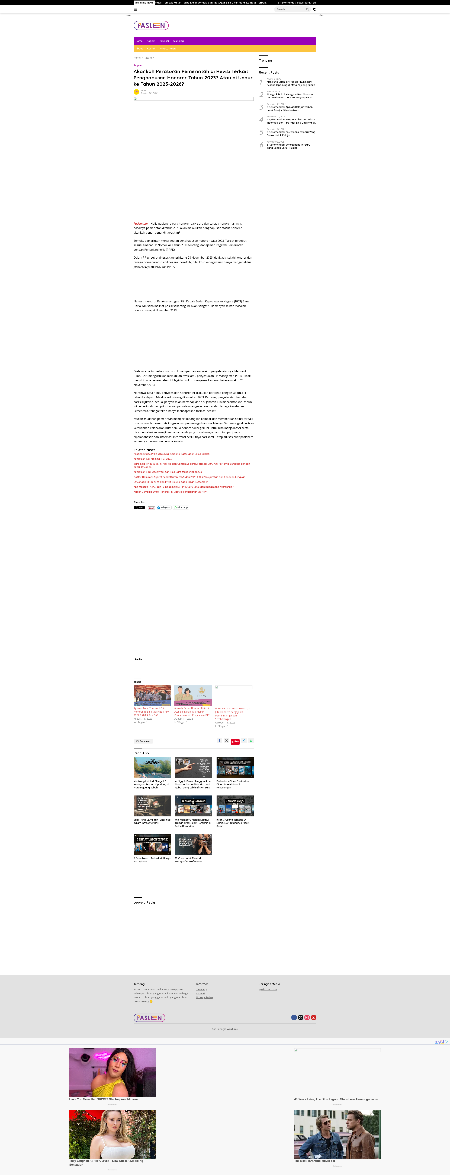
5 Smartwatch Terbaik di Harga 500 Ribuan (152, 860)
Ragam (151, 41)
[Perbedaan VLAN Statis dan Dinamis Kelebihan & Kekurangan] (235, 767)
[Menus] (136, 9)
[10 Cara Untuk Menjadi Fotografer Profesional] (193, 844)
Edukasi (164, 41)
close (128, 15)
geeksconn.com (268, 989)
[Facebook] (294, 1018)
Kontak (151, 48)
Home (139, 41)
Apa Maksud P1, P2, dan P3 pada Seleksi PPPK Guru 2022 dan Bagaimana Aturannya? (184, 486)
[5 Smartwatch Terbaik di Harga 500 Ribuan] (152, 844)
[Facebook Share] (219, 740)
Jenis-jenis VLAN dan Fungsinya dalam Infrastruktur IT (152, 821)
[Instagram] (307, 1018)
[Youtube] (313, 1018)
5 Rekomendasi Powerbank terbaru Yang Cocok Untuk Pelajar (263, 2)
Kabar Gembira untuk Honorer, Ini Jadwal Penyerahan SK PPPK (170, 491)
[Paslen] (151, 25)
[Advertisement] (118, 66)
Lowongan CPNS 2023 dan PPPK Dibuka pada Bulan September (171, 482)
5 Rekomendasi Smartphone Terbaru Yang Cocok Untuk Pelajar (288, 146)
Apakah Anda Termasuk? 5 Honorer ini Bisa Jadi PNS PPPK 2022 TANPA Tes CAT (151, 711)
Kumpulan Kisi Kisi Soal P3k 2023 (153, 458)
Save (236, 741)
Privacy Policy (168, 48)
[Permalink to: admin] (136, 91)
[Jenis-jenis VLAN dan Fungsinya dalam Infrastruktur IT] (152, 805)
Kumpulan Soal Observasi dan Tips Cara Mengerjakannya (168, 472)
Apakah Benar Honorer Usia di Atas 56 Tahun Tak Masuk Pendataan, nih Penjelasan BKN (192, 711)
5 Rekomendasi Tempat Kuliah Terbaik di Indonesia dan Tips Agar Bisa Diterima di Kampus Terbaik (291, 121)
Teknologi (178, 41)
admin (144, 90)
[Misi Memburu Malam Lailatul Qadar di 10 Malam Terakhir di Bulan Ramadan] (193, 805)
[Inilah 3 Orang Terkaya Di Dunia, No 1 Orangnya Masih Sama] (235, 805)
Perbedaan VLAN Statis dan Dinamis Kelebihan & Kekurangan (233, 784)
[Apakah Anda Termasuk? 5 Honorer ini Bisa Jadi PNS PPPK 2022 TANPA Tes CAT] (152, 695)
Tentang (201, 989)
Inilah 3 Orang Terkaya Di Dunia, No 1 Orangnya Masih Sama (233, 823)
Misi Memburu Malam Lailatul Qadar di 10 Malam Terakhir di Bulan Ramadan (193, 823)
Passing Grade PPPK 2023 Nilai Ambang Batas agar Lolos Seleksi (172, 454)
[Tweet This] (226, 740)
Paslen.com (141, 223)
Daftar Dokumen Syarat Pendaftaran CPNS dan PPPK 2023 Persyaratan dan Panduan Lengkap (189, 477)
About (139, 48)
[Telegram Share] (244, 740)
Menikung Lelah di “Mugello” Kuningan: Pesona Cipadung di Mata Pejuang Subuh (151, 784)
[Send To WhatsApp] (251, 740)
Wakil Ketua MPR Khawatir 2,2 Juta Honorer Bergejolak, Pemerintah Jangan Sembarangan (232, 714)
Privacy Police (204, 997)
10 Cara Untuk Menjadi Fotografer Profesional (188, 860)
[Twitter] (300, 1018)
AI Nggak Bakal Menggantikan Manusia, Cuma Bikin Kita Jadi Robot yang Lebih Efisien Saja (193, 784)
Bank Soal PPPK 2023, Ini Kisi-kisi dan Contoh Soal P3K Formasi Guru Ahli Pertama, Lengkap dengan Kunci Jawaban (192, 465)
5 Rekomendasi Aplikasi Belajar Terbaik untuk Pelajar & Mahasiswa (290, 108)
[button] (307, 9)
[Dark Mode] (314, 9)
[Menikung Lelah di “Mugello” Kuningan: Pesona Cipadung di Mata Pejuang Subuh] (152, 767)
